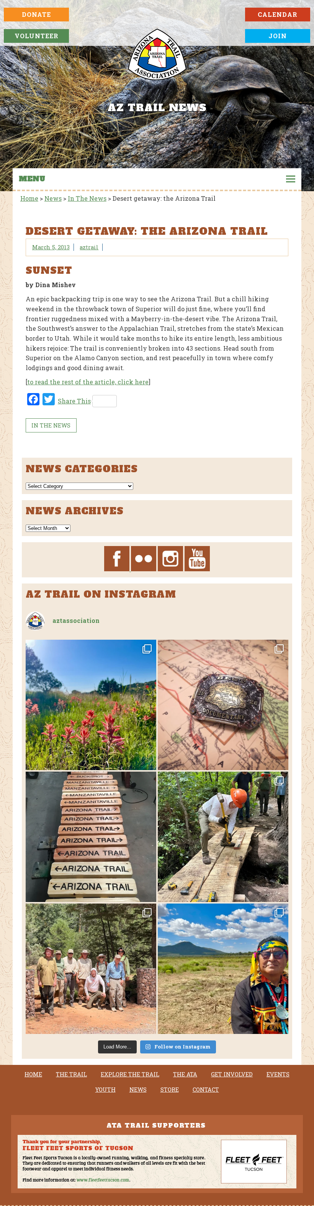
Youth (105, 1089)
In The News (50, 425)
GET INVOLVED (232, 1074)
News (138, 1089)
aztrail (89, 247)
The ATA (185, 1074)
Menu (32, 179)
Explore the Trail (130, 1074)
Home (33, 1074)
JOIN (277, 36)
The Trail (71, 1074)
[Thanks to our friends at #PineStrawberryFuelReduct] (91, 837)
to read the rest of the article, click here (88, 382)
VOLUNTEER (37, 36)
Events (278, 1074)
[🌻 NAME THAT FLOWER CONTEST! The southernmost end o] (91, 705)
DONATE (36, 14)
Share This (74, 401)
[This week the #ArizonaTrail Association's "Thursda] (223, 837)
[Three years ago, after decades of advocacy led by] (223, 969)
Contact (206, 1089)
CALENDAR (278, 14)
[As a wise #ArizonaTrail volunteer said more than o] (91, 969)
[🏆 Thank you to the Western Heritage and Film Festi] (223, 705)
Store (169, 1089)
